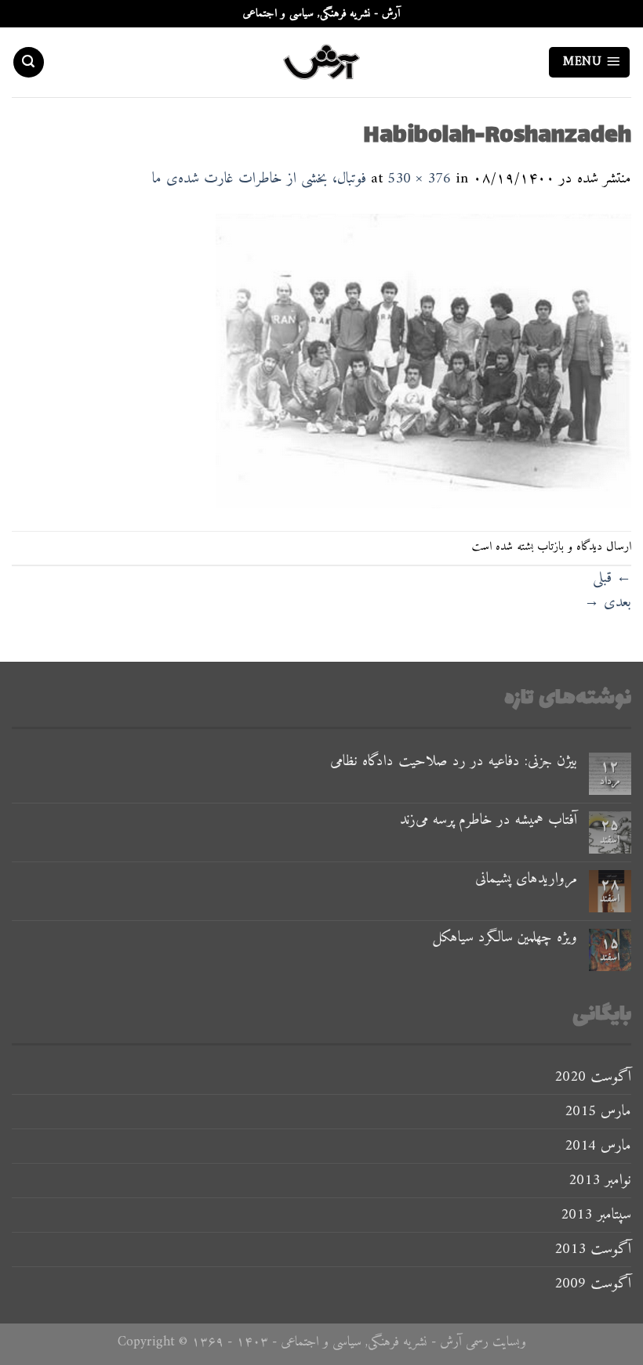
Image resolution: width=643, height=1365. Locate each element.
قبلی (612, 578)
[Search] (28, 62)
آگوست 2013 (592, 1249)
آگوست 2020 (592, 1076)
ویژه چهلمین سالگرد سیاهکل (505, 938)
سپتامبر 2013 (596, 1214)
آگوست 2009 (592, 1283)
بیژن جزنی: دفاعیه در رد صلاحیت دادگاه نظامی (453, 762)
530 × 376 (419, 178)
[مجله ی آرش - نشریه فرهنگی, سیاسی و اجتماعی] (321, 62)
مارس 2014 (598, 1145)
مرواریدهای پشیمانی (526, 879)
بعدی (607, 602)
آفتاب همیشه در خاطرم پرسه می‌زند (488, 820)
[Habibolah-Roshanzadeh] (423, 360)
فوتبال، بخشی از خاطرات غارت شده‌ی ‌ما (259, 178)
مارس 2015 (598, 1111)
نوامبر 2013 (600, 1180)
